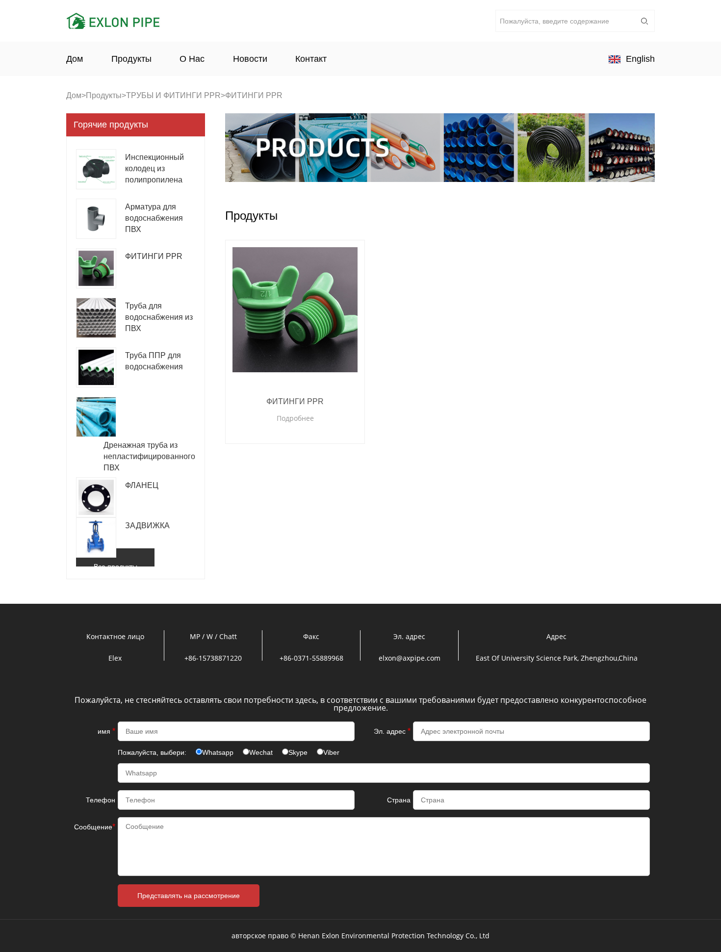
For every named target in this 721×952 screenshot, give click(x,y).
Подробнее (295, 418)
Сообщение (94, 827)
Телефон (100, 800)
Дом (74, 59)
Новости (250, 59)
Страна (399, 800)
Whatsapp (217, 752)
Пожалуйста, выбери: (153, 752)
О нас (192, 59)
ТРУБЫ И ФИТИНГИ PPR (173, 95)
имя (106, 731)
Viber (331, 752)
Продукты (131, 59)
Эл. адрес (392, 731)
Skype (298, 752)
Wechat (261, 752)
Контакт (311, 59)
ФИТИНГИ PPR (295, 401)
